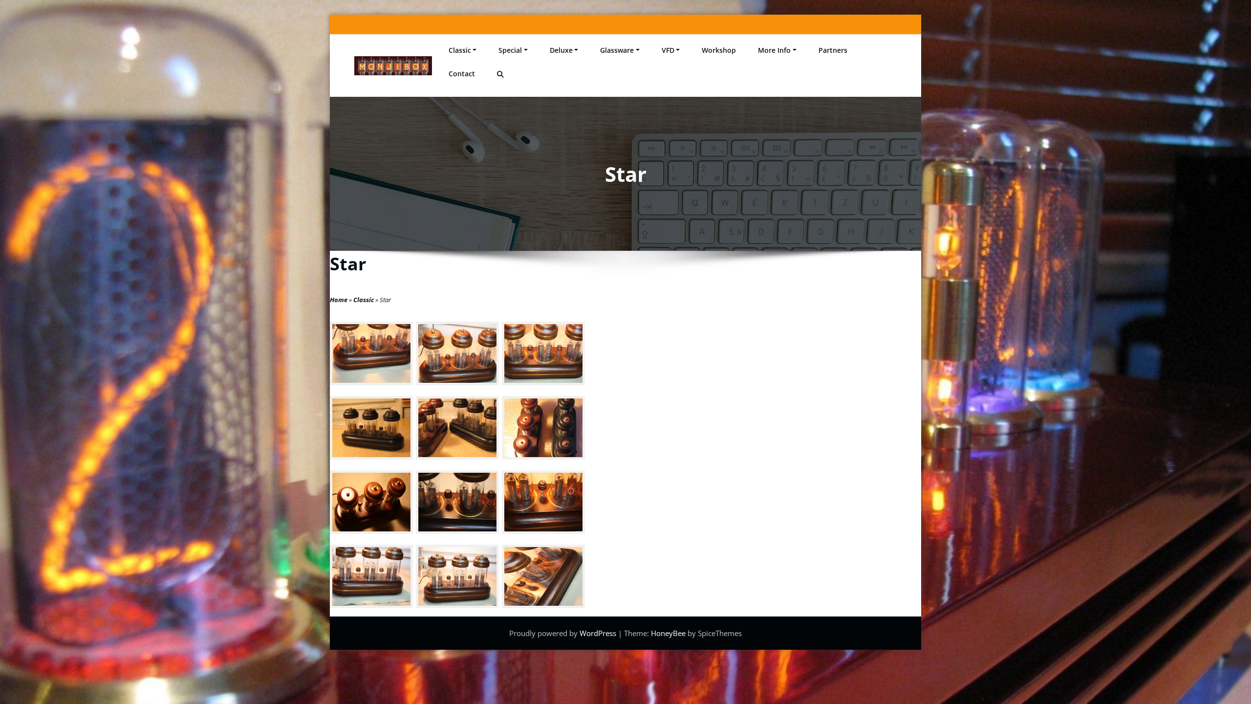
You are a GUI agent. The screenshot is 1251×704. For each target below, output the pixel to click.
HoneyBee (668, 633)
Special (510, 50)
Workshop (719, 50)
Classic (460, 50)
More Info (774, 50)
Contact (462, 73)
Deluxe (561, 50)
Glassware (617, 50)
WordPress (599, 633)
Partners (833, 50)
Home (338, 299)
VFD (668, 50)
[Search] (501, 74)
